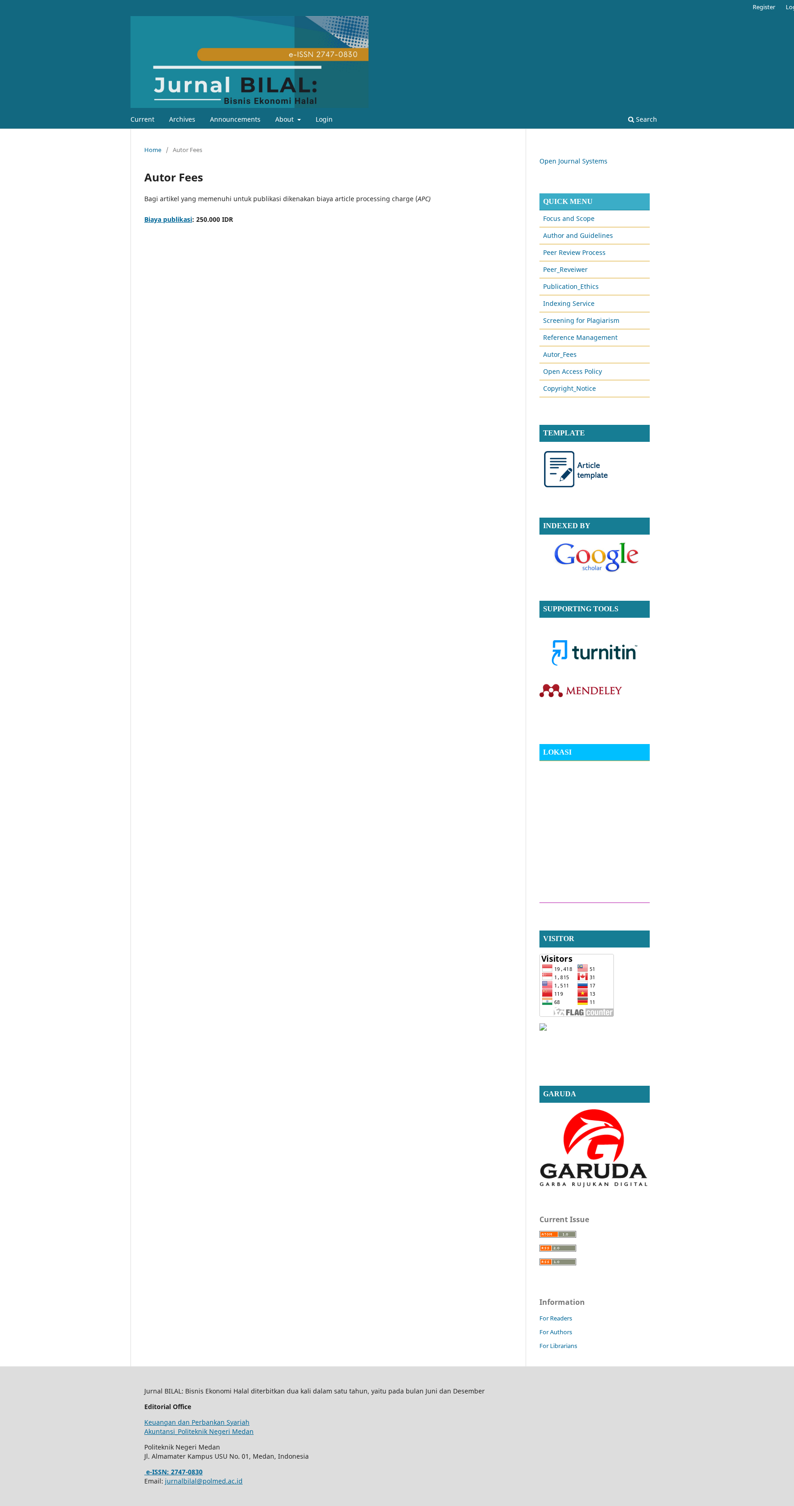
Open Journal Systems (573, 161)
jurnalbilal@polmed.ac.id (204, 1481)
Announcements (235, 119)
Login (324, 119)
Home (152, 150)
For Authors (555, 1332)
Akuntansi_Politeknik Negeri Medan (199, 1431)
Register (764, 7)
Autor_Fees (560, 354)
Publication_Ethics (571, 286)
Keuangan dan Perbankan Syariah (197, 1422)
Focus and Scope (569, 218)
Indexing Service (569, 303)
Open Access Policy (572, 371)
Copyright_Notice (569, 388)
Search (645, 119)
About (285, 119)
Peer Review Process (574, 252)
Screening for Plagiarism (581, 320)
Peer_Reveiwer (565, 269)
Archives (182, 119)
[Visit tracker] (543, 1028)
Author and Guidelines (578, 235)
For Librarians (558, 1346)
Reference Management (580, 337)
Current (142, 119)
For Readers (555, 1318)
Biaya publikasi (168, 219)
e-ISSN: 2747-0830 (173, 1471)
